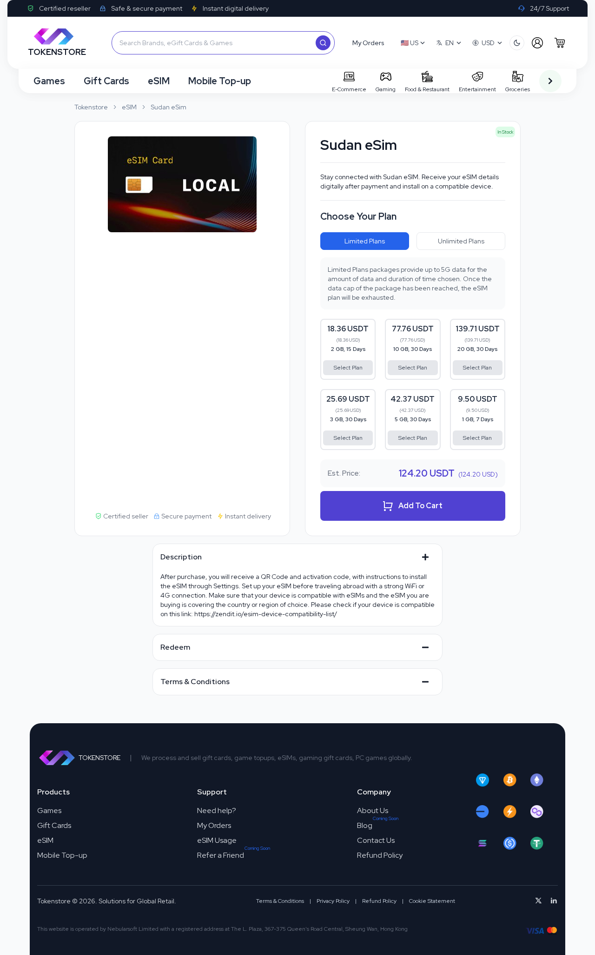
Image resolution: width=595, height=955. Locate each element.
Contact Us (376, 840)
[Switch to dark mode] (516, 42)
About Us (372, 810)
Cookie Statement (432, 901)
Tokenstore (91, 107)
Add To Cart (420, 506)
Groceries (517, 89)
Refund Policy (380, 855)
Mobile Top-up (219, 81)
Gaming (386, 89)
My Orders (214, 825)
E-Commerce (349, 89)
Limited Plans (364, 241)
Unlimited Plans (461, 241)
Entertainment (477, 89)
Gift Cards (106, 81)
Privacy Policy (333, 901)
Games (49, 81)
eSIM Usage (217, 840)
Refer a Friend (220, 855)
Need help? (216, 810)
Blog (364, 825)
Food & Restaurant (427, 89)
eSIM (159, 81)
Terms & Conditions (280, 901)
